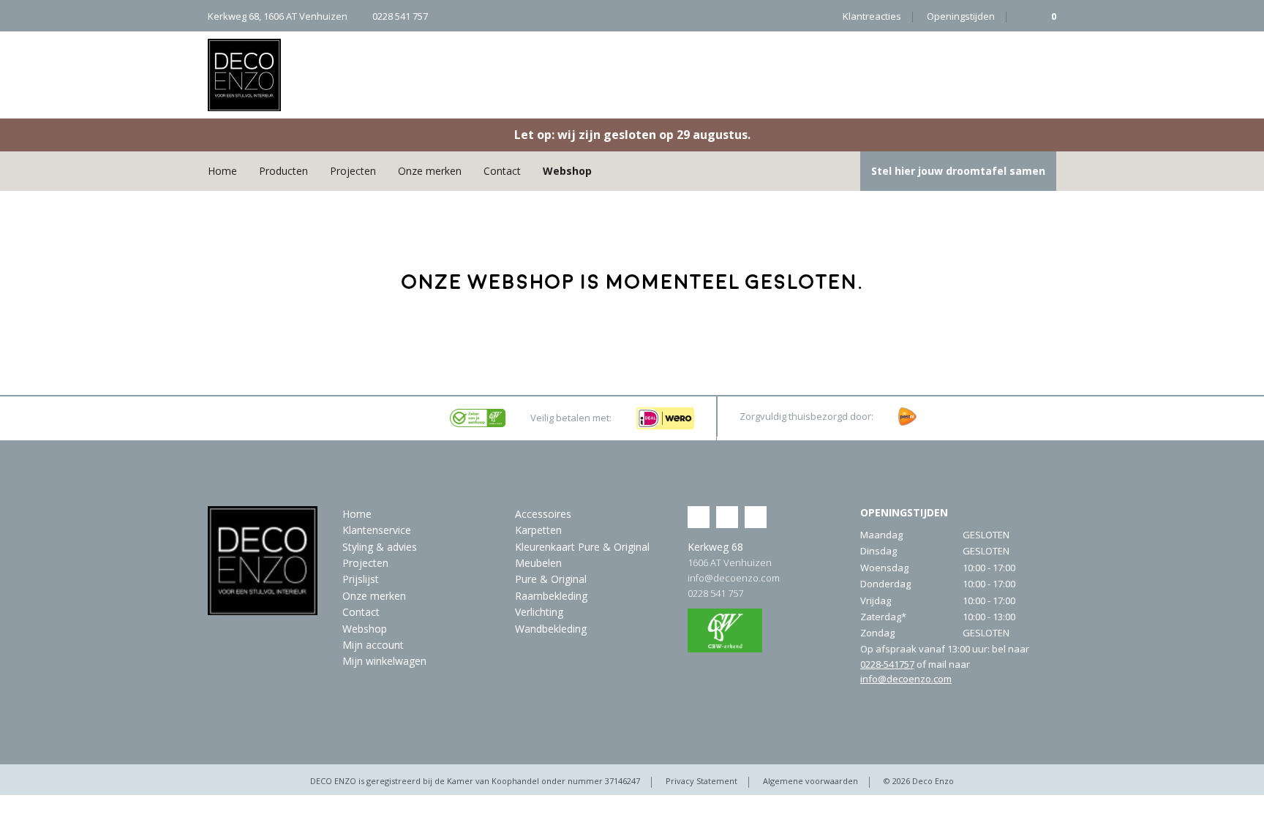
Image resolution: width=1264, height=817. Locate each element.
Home (222, 171)
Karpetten (538, 530)
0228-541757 (887, 664)
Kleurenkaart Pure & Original (582, 547)
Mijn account (373, 645)
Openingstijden (961, 16)
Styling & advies (379, 547)
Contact (502, 171)
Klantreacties (872, 16)
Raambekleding (551, 596)
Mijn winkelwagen (384, 661)
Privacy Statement (701, 780)
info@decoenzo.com (734, 577)
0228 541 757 (715, 593)
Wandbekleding (551, 629)
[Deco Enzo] (244, 75)
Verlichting (539, 612)
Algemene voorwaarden (810, 780)
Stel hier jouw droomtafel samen (958, 171)
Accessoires (543, 514)
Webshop (567, 171)
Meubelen (538, 563)
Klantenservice (376, 530)
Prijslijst (360, 579)
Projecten (353, 171)
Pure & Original (551, 579)
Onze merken (430, 171)
